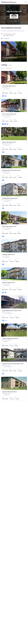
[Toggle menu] (25, 2)
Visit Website (6, 38)
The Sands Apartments (9, 58)
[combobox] (16, 68)
